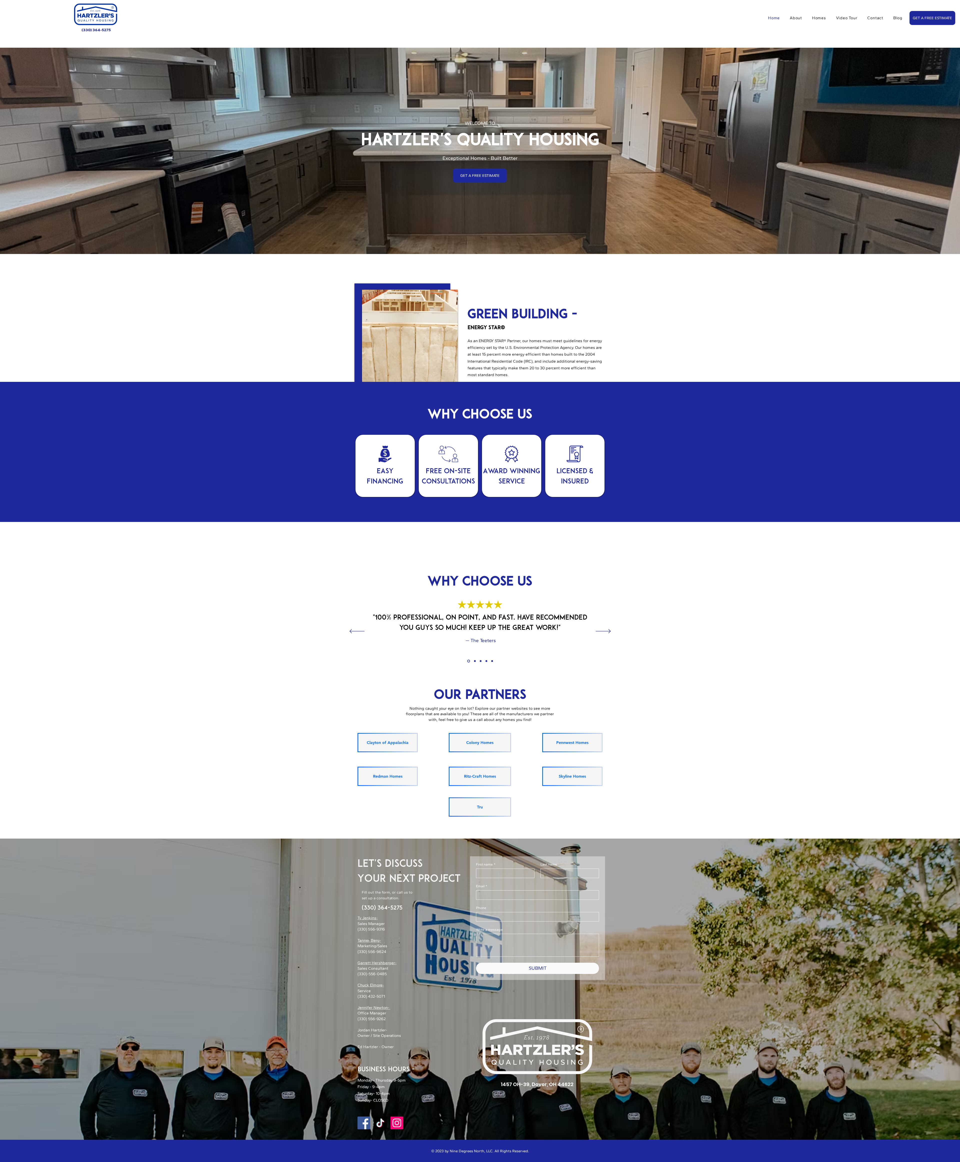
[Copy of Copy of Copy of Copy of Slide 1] (486, 661)
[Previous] (357, 631)
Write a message (489, 930)
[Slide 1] (468, 661)
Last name (548, 864)
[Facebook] (364, 1123)
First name (486, 864)
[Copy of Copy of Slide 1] (480, 661)
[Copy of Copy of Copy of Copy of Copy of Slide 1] (492, 661)
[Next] (603, 631)
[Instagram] (396, 1123)
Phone (481, 908)
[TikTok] (380, 1123)
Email (481, 886)
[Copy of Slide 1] (474, 661)
